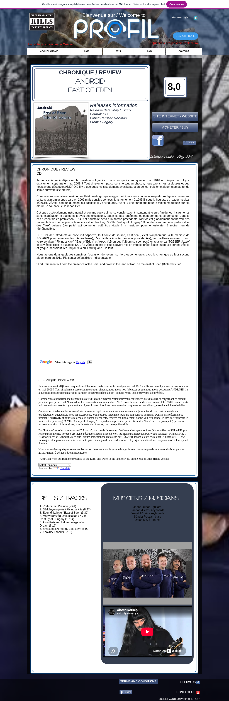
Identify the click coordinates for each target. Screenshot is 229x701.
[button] (147, 573)
